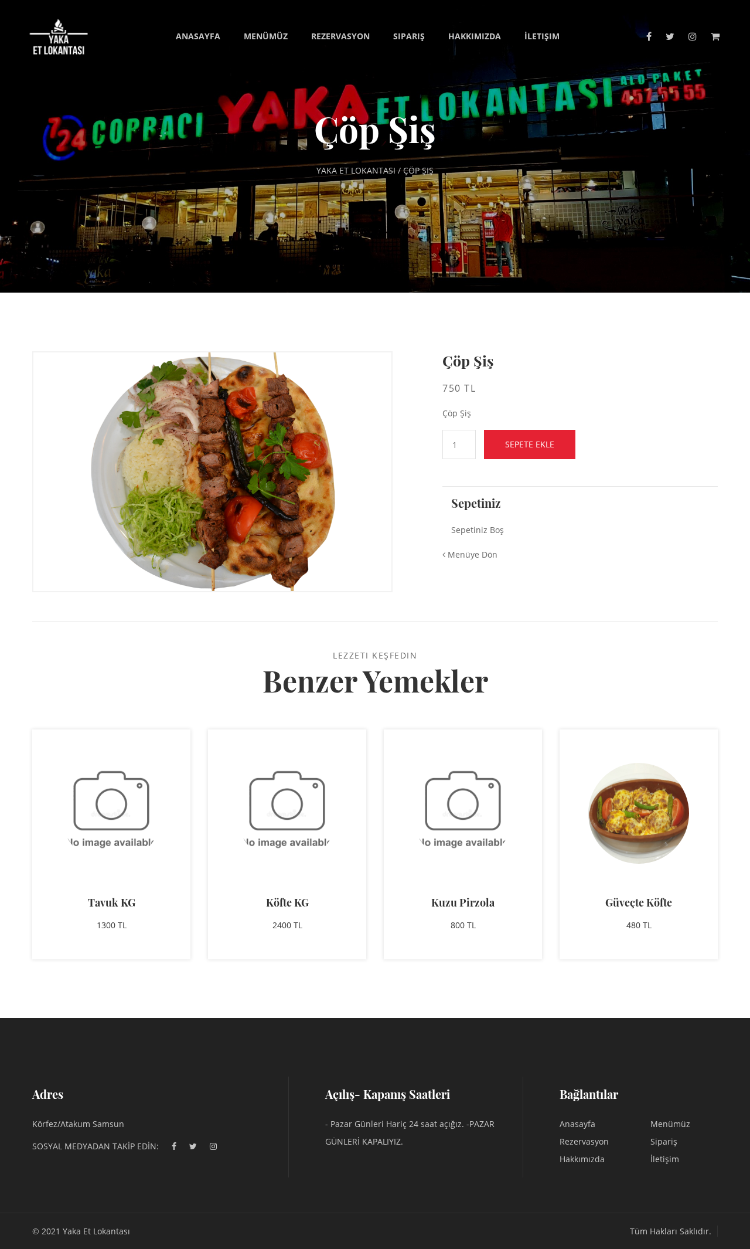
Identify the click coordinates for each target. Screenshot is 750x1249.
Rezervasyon (340, 36)
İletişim (542, 36)
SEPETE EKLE (529, 444)
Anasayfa (198, 36)
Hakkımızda (474, 36)
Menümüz (266, 36)
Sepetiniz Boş (477, 529)
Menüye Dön (471, 554)
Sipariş (409, 36)
